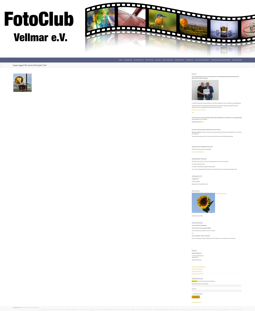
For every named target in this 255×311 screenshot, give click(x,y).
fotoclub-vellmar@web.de (198, 151)
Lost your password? (196, 302)
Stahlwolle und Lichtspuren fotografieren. (160, 309)
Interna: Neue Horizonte (205, 309)
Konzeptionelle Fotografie (173, 309)
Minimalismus (181, 309)
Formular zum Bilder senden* (220, 60)
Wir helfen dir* (237, 60)
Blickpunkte (133, 309)
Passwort (194, 288)
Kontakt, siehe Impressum (198, 273)
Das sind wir (128, 60)
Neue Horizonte (168, 60)
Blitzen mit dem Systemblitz (147, 309)
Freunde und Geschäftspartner (199, 266)
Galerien (158, 60)
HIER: (202, 121)
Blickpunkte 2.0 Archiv (75, 309)
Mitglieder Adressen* (202, 60)
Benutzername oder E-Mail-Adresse (200, 283)
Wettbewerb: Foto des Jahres (119, 309)
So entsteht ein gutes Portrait (195, 309)
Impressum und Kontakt (197, 269)
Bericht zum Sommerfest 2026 (199, 109)
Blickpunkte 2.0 (139, 60)
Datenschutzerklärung (197, 271)
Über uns (49, 309)
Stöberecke (189, 60)
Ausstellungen (138, 309)
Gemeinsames (54, 309)
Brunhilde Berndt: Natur (220, 193)
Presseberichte (61, 309)
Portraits (187, 309)
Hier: (193, 112)
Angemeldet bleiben (198, 293)
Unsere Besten (179, 60)
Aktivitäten (149, 60)
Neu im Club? (240, 309)
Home (120, 60)
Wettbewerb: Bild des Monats (108, 309)
